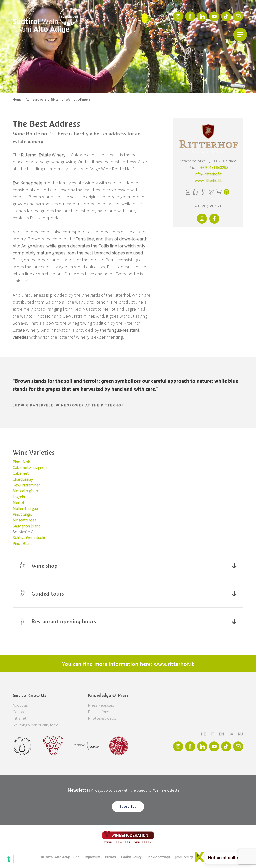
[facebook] (190, 16)
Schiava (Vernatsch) (29, 538)
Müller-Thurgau (25, 509)
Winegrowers (36, 99)
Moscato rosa (24, 520)
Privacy (110, 857)
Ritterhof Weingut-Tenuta (70, 99)
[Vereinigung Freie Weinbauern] (119, 746)
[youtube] (214, 16)
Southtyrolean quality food (35, 725)
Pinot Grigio (22, 514)
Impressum (92, 857)
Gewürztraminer (26, 485)
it (213, 734)
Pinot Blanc (22, 544)
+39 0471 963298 (214, 168)
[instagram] (178, 16)
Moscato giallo (25, 491)
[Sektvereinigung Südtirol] (23, 746)
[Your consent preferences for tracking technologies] (9, 859)
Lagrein (19, 497)
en (222, 734)
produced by (184, 857)
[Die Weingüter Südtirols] (87, 746)
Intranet (19, 718)
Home (17, 99)
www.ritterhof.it (208, 181)
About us (20, 705)
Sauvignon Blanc (26, 526)
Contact (20, 712)
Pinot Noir (21, 462)
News (159, 16)
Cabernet (21, 473)
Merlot (18, 503)
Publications (98, 712)
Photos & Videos (102, 718)
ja (231, 734)
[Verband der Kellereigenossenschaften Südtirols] (53, 746)
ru (240, 734)
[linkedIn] (202, 16)
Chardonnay (23, 479)
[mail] (238, 16)
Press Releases (101, 705)
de (204, 734)
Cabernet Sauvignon (30, 468)
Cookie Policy (131, 857)
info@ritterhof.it (208, 174)
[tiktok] (226, 16)
